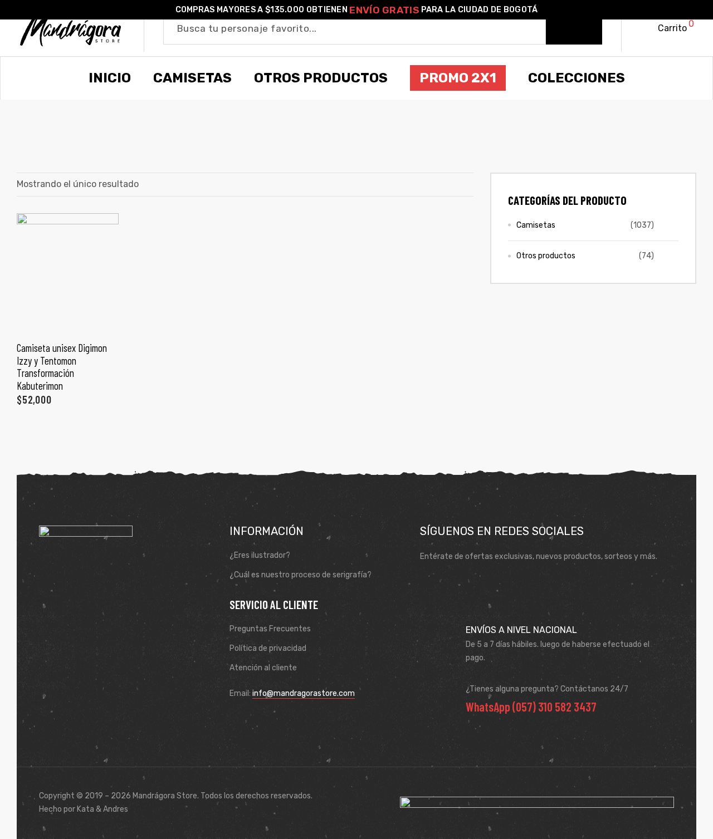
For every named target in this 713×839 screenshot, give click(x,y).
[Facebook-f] (431, 584)
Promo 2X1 (457, 78)
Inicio (110, 78)
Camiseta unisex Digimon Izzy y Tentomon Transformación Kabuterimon (62, 366)
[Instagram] (464, 584)
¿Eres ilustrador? (259, 555)
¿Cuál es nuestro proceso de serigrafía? (300, 575)
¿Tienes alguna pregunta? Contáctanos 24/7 (547, 689)
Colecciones (576, 78)
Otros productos (545, 256)
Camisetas (535, 225)
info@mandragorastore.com (303, 693)
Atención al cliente (263, 668)
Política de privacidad (267, 648)
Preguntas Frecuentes (270, 629)
